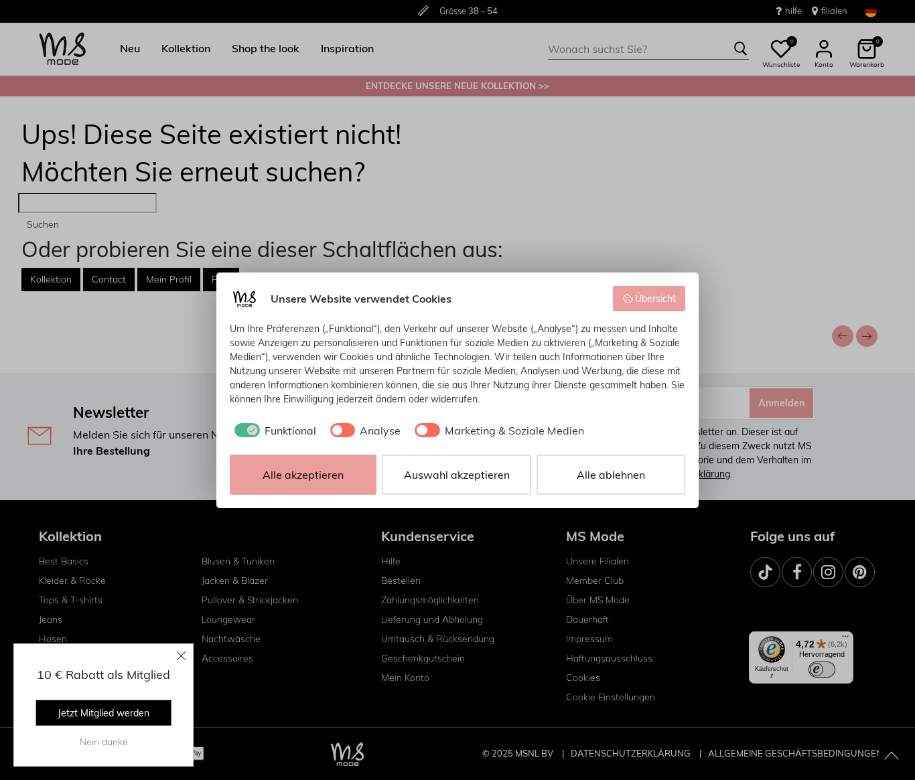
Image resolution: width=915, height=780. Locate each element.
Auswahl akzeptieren (457, 474)
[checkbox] (273, 430)
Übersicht (655, 299)
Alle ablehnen (611, 474)
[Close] (181, 655)
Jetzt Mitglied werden (103, 713)
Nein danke (104, 742)
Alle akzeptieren (303, 474)
